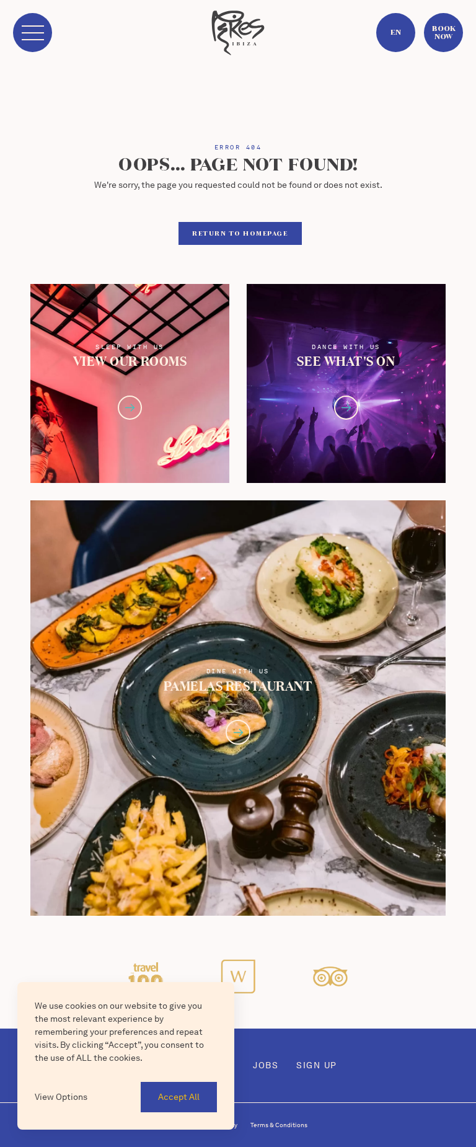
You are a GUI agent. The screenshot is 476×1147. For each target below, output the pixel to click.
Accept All (179, 1097)
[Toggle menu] (32, 32)
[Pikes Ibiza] (238, 32)
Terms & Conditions (278, 1124)
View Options (61, 1097)
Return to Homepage (240, 233)
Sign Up (316, 1065)
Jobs (266, 1065)
